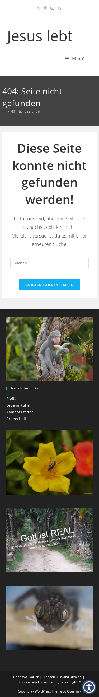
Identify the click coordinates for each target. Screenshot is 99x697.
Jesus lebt (40, 35)
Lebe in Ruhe (18, 405)
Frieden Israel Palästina (36, 682)
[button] (89, 687)
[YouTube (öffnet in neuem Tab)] (52, 7)
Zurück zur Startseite (49, 284)
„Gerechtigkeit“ (69, 682)
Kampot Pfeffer (19, 412)
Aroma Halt (16, 418)
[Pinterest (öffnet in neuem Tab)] (45, 7)
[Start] (4, 111)
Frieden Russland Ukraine (62, 677)
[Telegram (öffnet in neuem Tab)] (59, 7)
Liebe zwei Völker (26, 677)
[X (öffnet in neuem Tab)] (39, 7)
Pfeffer (12, 398)
